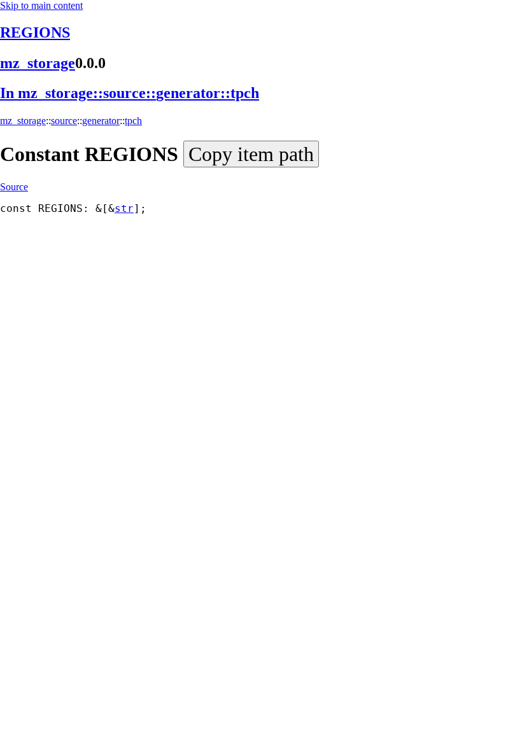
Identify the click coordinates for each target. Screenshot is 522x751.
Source (14, 186)
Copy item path (251, 154)
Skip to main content (41, 5)
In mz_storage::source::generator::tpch (129, 93)
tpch (133, 120)
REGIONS (35, 32)
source (64, 120)
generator (101, 120)
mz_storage (37, 63)
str (124, 208)
